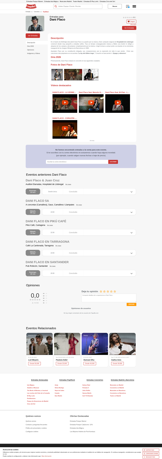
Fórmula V (85, 387)
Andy (56, 385)
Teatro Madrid (77, 1)
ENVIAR (131, 304)
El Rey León (31, 396)
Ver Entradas (129, 28)
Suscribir (113, 162)
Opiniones (30, 50)
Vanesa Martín (86, 393)
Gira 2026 (30, 46)
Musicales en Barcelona (117, 390)
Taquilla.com (30, 5)
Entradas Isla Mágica (51, 1)
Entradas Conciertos (95, 380)
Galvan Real (86, 385)
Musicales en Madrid (116, 385)
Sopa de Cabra (59, 390)
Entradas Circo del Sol (107, 1)
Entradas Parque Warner (34, 1)
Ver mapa (68, 184)
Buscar (115, 6)
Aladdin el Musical (33, 387)
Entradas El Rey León (91, 1)
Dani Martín (58, 396)
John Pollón (86, 390)
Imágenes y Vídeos (33, 53)
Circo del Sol (31, 404)
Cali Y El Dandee (87, 396)
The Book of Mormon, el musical (37, 390)
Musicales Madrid (66, 1)
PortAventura (31, 398)
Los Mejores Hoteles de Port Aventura (82, 431)
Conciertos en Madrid (117, 387)
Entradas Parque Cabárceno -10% (81, 424)
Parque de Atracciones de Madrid (37, 401)
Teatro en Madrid (115, 396)
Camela (57, 393)
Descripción (31, 42)
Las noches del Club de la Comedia (38, 393)
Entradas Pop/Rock (67, 380)
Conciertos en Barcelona (118, 393)
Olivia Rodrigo (59, 387)
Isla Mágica (30, 385)
